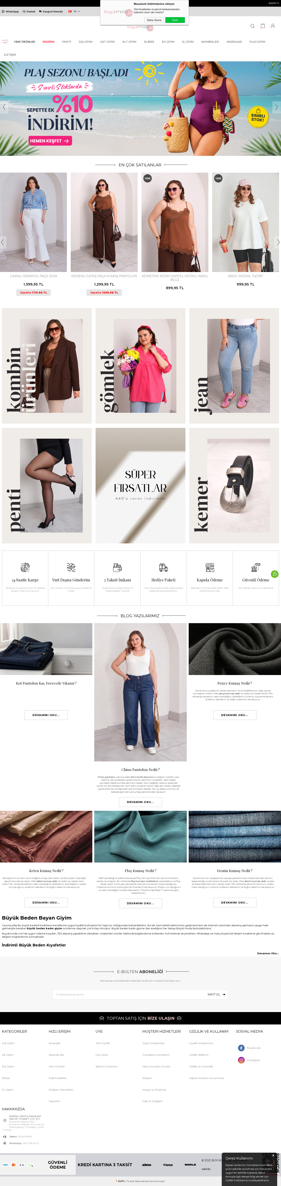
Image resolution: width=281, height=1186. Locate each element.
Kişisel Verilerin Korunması (206, 1078)
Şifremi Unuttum (107, 1066)
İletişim (10, 54)
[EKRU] (102, 256)
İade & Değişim (152, 1101)
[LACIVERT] (33, 256)
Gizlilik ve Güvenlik (201, 1066)
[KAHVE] (30, 256)
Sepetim (54, 1101)
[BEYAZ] (237, 256)
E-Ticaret (129, 1181)
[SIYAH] (36, 256)
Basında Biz (56, 1054)
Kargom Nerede (53, 11)
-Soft (119, 1181)
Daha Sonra (154, 20)
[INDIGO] (174, 256)
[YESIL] (184, 256)
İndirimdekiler (58, 1078)
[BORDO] (165, 256)
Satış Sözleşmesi (153, 1043)
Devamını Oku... (46, 715)
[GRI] (243, 256)
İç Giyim (188, 41)
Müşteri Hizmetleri (61, 1089)
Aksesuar (234, 41)
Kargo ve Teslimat (154, 1089)
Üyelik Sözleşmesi (201, 1043)
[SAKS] (250, 256)
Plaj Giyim (257, 41)
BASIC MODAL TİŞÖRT (175, 276)
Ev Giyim (168, 41)
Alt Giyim (129, 41)
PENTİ (66, 41)
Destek (31, 11)
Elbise (149, 41)
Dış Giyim (86, 41)
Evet (175, 20)
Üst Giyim (107, 41)
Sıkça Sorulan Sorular (156, 1066)
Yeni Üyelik (103, 1043)
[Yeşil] (105, 256)
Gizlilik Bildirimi (198, 1054)
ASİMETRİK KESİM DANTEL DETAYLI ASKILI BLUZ (104, 278)
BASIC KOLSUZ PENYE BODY (245, 276)
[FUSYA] (171, 256)
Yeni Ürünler (57, 1066)
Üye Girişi (102, 1054)
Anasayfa (54, 1043)
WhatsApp (12, 11)
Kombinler (210, 41)
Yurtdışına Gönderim (156, 1054)
